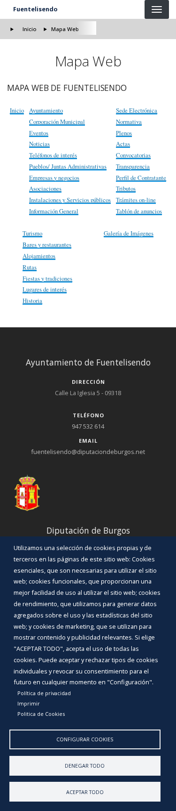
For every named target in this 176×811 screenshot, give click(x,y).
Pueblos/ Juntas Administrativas (68, 166)
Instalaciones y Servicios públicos (70, 199)
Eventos (38, 133)
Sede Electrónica (136, 110)
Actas (123, 143)
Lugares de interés (45, 289)
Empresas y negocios (54, 177)
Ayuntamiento (46, 110)
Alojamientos (39, 255)
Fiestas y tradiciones (47, 278)
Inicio (30, 28)
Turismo (32, 233)
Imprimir (28, 703)
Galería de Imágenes (128, 233)
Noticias (39, 143)
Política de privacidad (44, 693)
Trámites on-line (136, 199)
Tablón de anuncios (139, 211)
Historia (32, 300)
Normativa (129, 121)
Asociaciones (45, 188)
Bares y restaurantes (47, 244)
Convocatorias (133, 155)
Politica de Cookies (41, 713)
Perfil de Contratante (141, 177)
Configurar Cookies (84, 739)
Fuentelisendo (35, 9)
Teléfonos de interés (53, 155)
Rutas (30, 267)
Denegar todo (85, 765)
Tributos (126, 188)
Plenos (124, 133)
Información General (53, 211)
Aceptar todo (85, 791)
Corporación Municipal (57, 121)
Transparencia (133, 166)
